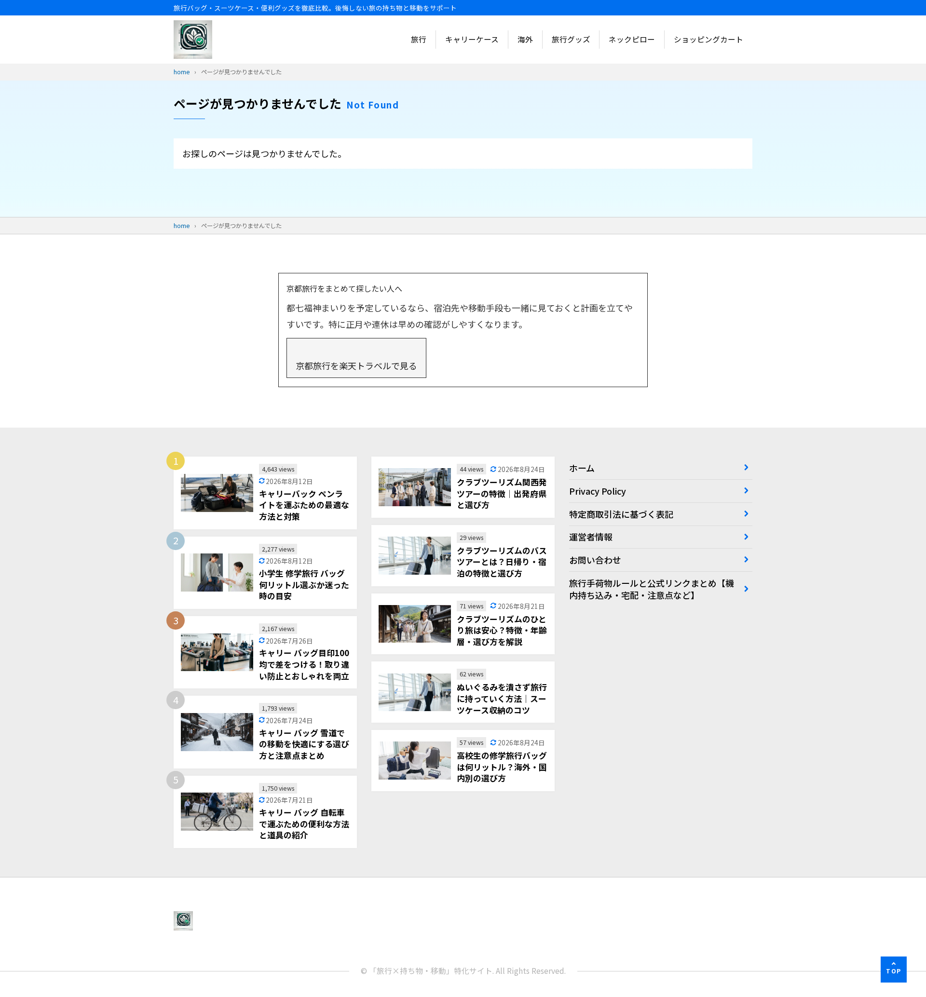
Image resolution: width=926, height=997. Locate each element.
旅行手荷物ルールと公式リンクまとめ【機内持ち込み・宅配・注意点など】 (651, 589)
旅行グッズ (571, 39)
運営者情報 (591, 536)
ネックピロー (632, 39)
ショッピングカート (708, 39)
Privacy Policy (597, 491)
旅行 (418, 39)
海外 (525, 39)
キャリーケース (472, 39)
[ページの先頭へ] (894, 970)
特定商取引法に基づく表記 (621, 514)
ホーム (582, 467)
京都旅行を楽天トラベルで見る (356, 365)
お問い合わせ (595, 559)
